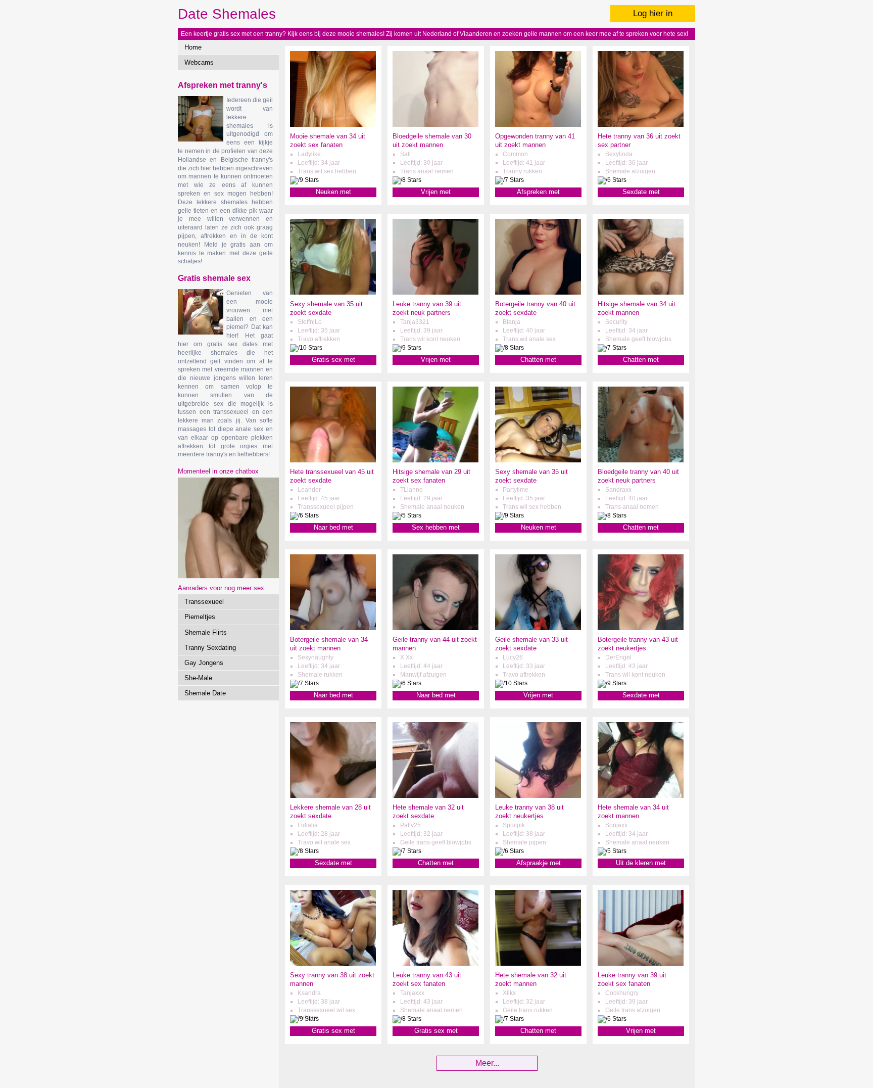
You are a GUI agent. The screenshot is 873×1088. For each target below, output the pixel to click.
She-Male (198, 678)
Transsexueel (204, 601)
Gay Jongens (203, 663)
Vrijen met (436, 192)
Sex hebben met (436, 527)
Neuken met (333, 192)
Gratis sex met (333, 359)
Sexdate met (641, 192)
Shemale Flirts (205, 632)
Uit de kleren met (641, 863)
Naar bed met (333, 527)
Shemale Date (205, 693)
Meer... (487, 1063)
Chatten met (538, 359)
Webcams (199, 62)
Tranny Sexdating (210, 647)
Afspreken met (538, 192)
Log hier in (652, 13)
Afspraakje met (538, 863)
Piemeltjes (199, 617)
